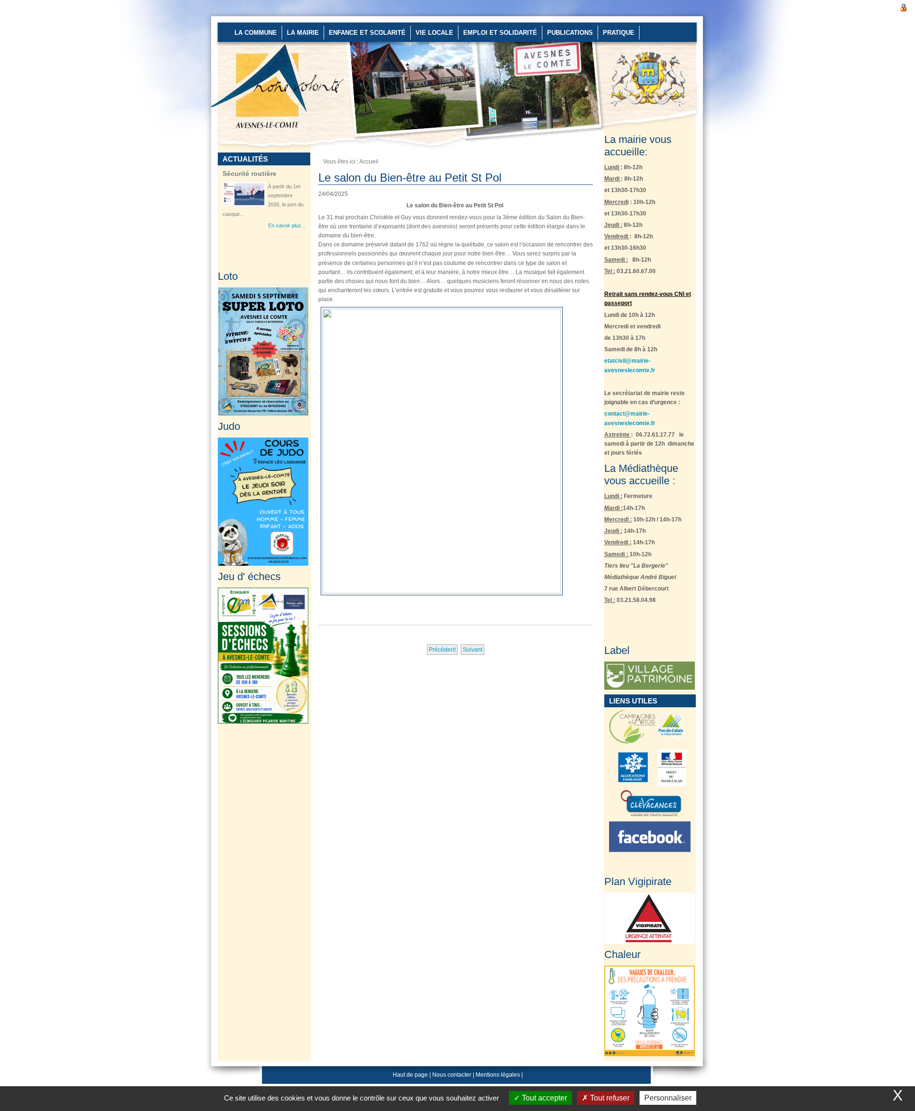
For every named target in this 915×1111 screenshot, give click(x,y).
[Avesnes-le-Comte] (242, 52)
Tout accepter (543, 1098)
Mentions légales (498, 1074)
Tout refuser (609, 1098)
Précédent (442, 649)
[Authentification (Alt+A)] (903, 6)
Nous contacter (451, 1074)
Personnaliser (667, 1098)
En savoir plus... (286, 225)
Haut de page (410, 1074)
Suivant (472, 649)
